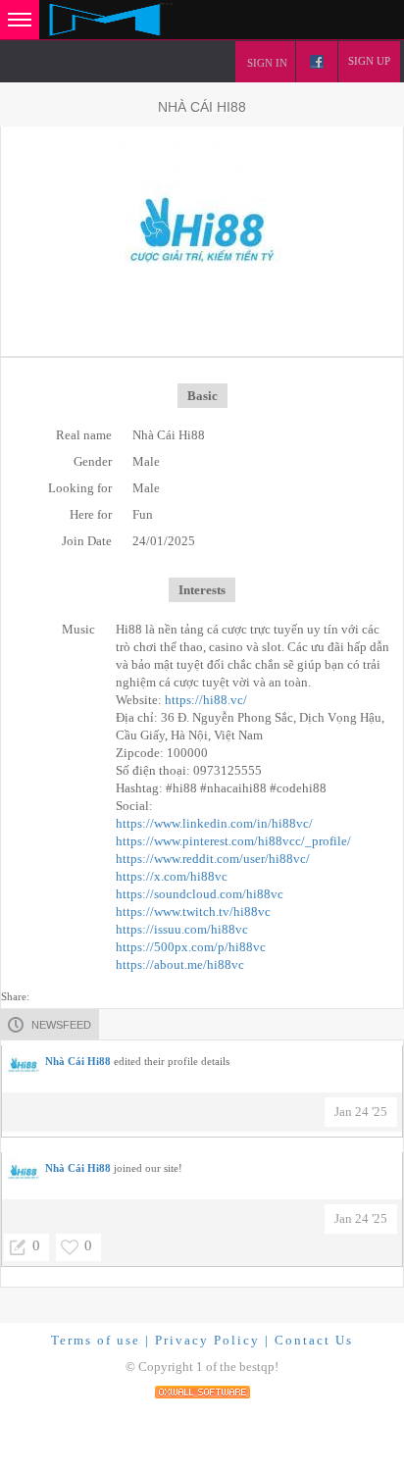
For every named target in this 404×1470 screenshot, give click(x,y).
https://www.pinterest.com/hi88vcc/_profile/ (233, 841)
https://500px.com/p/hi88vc (191, 946)
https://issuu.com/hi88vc (182, 929)
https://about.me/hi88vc (180, 964)
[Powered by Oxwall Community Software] (202, 1390)
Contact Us (314, 1340)
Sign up (369, 61)
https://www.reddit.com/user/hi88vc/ (213, 858)
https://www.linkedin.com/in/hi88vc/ (214, 823)
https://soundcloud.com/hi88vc (199, 894)
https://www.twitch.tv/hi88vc (193, 911)
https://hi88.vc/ (206, 699)
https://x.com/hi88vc (171, 876)
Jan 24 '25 (360, 1111)
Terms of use (95, 1340)
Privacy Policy (207, 1340)
